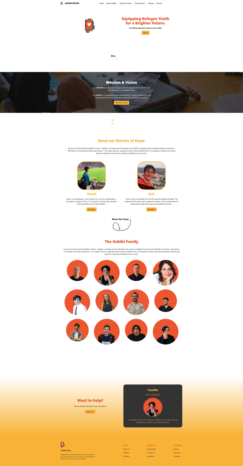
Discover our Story (121, 102)
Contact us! (90, 412)
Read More (91, 209)
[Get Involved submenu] (145, 3)
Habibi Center (72, 3)
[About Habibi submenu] (116, 3)
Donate (145, 33)
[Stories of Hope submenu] (132, 3)
